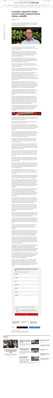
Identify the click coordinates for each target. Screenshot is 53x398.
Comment (16, 295)
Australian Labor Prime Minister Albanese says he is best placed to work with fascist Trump (16, 322)
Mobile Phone (17, 284)
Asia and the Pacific (17, 331)
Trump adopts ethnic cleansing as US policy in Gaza (25, 322)
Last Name (16, 277)
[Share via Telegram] (4, 31)
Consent (16, 308)
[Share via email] (4, 33)
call (16, 232)
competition (14, 246)
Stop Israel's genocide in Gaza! (24, 331)
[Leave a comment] (4, 37)
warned (25, 252)
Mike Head (13, 19)
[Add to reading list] (4, 39)
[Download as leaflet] (4, 35)
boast (23, 162)
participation (18, 184)
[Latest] (6, 5)
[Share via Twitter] (4, 27)
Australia (13, 331)
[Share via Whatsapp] (4, 29)
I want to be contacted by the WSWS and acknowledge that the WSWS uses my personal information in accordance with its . (26, 310)
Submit (26, 314)
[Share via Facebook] (4, 25)
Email (15, 281)
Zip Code (16, 288)
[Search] (49, 5)
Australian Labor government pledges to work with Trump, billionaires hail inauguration (33, 322)
